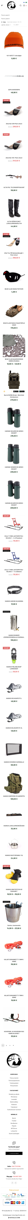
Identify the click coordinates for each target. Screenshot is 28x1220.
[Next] (13, 1045)
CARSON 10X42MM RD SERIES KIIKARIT (14, 432)
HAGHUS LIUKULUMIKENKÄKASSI (14, 826)
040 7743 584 (16, 1166)
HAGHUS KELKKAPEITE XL (14, 728)
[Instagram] (15, 1182)
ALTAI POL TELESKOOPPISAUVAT (14, 187)
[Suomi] (24, 2)
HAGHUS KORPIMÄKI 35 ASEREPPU (14, 796)
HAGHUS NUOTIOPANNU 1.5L (14, 855)
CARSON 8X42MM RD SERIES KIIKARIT (14, 504)
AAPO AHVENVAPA (14, 89)
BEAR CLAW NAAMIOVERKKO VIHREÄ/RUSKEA (14, 360)
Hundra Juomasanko (14, 925)
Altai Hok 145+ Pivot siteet (14, 158)
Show (14, 24)
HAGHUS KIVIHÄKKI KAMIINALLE (14, 762)
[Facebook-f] (12, 1182)
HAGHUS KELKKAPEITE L (14, 698)
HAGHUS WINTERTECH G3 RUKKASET (14, 890)
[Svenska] (26, 2)
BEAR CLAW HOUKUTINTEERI (14, 289)
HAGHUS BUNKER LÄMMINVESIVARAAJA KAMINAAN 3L (14, 637)
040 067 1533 (17, 1176)
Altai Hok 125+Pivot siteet (14, 124)
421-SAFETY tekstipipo (14, 55)
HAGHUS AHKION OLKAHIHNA (14, 601)
